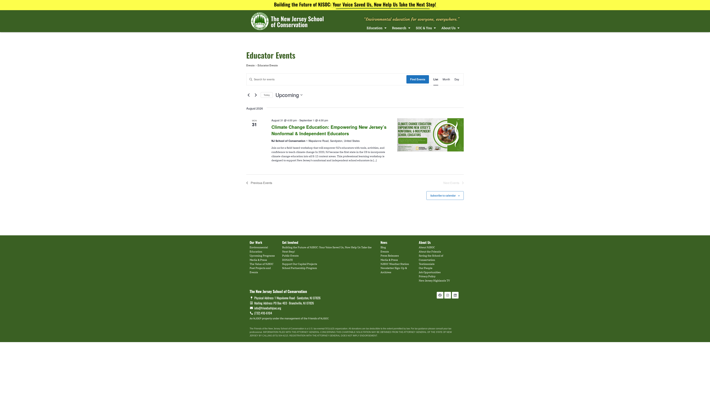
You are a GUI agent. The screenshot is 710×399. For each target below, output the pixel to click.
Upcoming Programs (262, 255)
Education (375, 28)
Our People (425, 268)
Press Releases (390, 255)
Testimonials (427, 264)
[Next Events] (255, 95)
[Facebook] (440, 295)
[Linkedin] (455, 295)
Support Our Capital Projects (299, 264)
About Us (448, 28)
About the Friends (430, 251)
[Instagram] (447, 295)
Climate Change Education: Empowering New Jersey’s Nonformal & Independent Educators (328, 130)
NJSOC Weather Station (395, 264)
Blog (383, 247)
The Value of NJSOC (261, 264)
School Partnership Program (299, 268)
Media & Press (258, 260)
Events (250, 65)
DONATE (287, 260)
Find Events (417, 79)
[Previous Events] (248, 95)
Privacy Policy (427, 276)
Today (267, 94)
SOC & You (424, 28)
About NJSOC (427, 247)
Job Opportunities (430, 272)
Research (399, 28)
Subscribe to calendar (443, 195)
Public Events (290, 255)
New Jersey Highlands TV (434, 280)
